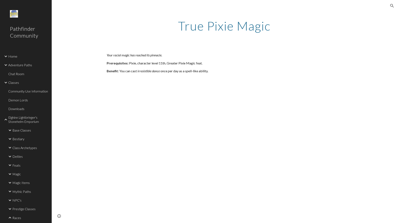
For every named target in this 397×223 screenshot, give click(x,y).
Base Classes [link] (21, 130)
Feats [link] (16, 165)
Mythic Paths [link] (21, 191)
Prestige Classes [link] (24, 209)
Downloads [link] (16, 109)
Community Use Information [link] (28, 91)
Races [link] (16, 218)
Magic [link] (16, 174)
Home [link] (12, 56)
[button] (392, 6)
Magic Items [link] (21, 183)
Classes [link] (13, 82)
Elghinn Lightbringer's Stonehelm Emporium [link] (23, 119)
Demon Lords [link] (18, 100)
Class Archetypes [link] (24, 148)
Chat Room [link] (16, 74)
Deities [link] (17, 156)
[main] (224, 25)
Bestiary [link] (18, 139)
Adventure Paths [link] (20, 65)
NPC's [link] (17, 200)
